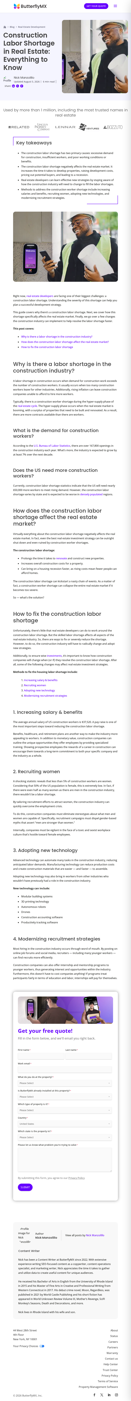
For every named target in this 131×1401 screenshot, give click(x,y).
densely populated (91, 494)
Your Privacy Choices (25, 1346)
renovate (61, 558)
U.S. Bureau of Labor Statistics (52, 445)
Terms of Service (108, 1381)
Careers (113, 1341)
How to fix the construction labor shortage (47, 347)
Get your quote (96, 6)
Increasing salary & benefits (41, 680)
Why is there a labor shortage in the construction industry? (56, 336)
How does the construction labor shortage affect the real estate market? (65, 342)
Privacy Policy (76, 1178)
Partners (112, 1347)
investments (54, 656)
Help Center (111, 1364)
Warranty (112, 1353)
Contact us (111, 1358)
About (114, 1330)
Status (114, 1336)
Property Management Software (98, 1387)
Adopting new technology (39, 690)
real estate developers (40, 296)
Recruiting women (35, 685)
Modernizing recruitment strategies (45, 695)
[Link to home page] (4, 27)
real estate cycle (27, 406)
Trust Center (110, 1370)
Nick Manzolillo (24, 78)
